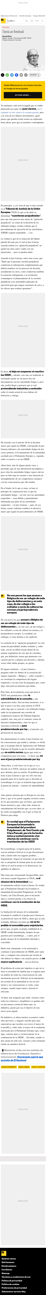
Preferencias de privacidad (14, 1288)
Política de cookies (10, 1284)
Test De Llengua (25, 16)
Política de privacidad (12, 1281)
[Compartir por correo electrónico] (21, 75)
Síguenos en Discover (9, 16)
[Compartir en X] (2, 75)
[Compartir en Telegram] (12, 75)
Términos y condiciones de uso (16, 1277)
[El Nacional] (3, 20)
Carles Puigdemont (9, 1067)
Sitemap (5, 1273)
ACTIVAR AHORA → (23, 95)
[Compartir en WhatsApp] (7, 75)
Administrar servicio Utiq (13, 1292)
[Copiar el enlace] (26, 75)
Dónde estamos (9, 1266)
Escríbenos (7, 1270)
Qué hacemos (8, 1262)
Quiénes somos (9, 1259)
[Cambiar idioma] (37, 20)
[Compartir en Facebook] (16, 75)
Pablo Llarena (24, 1067)
